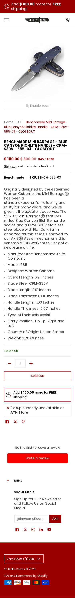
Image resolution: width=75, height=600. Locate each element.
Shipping (10, 166)
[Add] (31, 363)
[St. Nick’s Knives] (37, 20)
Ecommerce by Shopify (32, 576)
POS (6, 576)
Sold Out (37, 375)
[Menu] (6, 20)
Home (8, 122)
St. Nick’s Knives (14, 569)
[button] (67, 20)
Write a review (37, 458)
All (19, 122)
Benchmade (14, 177)
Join (55, 518)
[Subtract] (9, 363)
